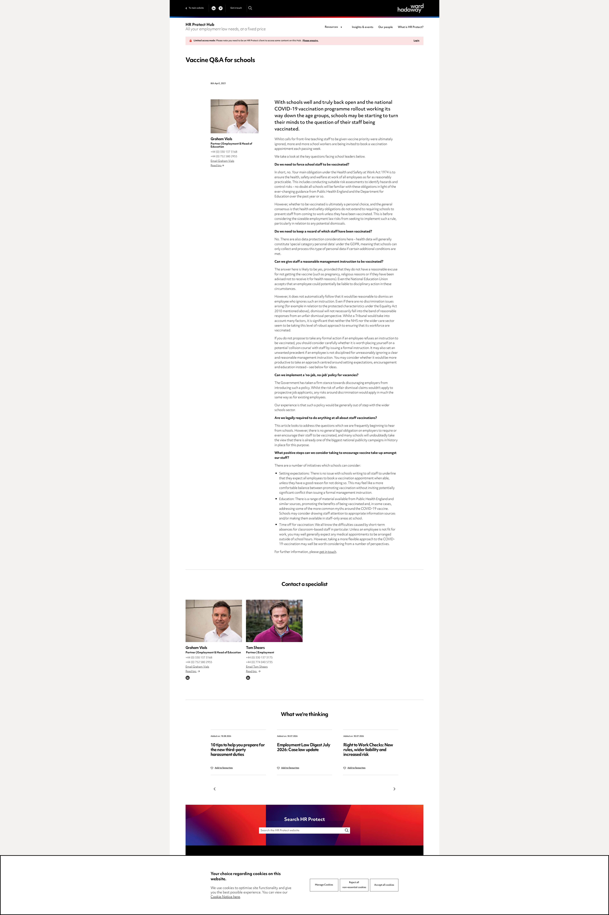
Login (416, 41)
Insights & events (362, 27)
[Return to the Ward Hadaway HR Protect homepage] (410, 8)
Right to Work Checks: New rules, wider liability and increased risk (368, 750)
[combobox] (334, 27)
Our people (385, 27)
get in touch (327, 552)
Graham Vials (196, 648)
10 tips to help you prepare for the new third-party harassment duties (238, 750)
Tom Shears (255, 648)
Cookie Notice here (225, 897)
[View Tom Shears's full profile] (274, 621)
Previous (215, 789)
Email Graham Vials (222, 161)
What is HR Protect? (410, 27)
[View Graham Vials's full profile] (214, 621)
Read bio (216, 165)
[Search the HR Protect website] (347, 830)
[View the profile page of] (235, 116)
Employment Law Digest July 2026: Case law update (303, 747)
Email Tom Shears (257, 667)
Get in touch (236, 8)
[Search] (250, 8)
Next (394, 789)
